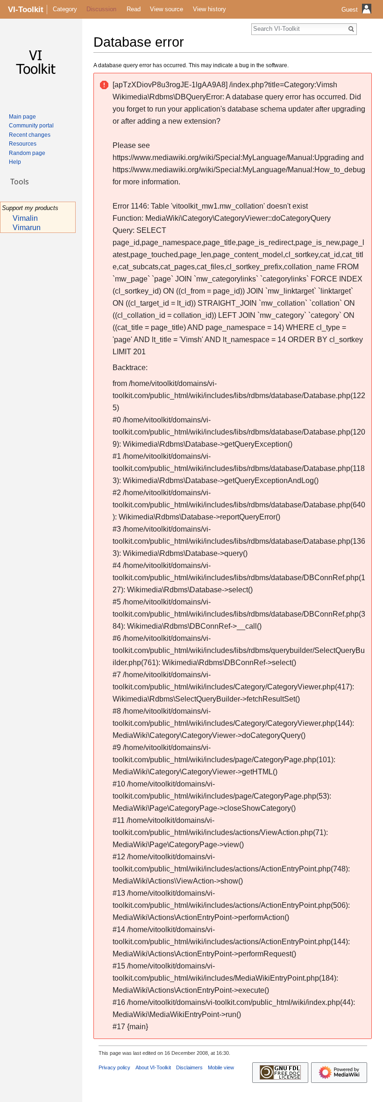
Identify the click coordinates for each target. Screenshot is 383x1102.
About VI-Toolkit (153, 1067)
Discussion (101, 9)
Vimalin (25, 218)
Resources (22, 143)
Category (65, 9)
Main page (22, 116)
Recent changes (29, 135)
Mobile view (221, 1067)
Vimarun (27, 228)
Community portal (31, 125)
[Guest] (357, 17)
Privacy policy (114, 1067)
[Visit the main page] (37, 63)
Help (15, 162)
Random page (27, 153)
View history (209, 9)
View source (166, 9)
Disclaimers (189, 1067)
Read (134, 9)
